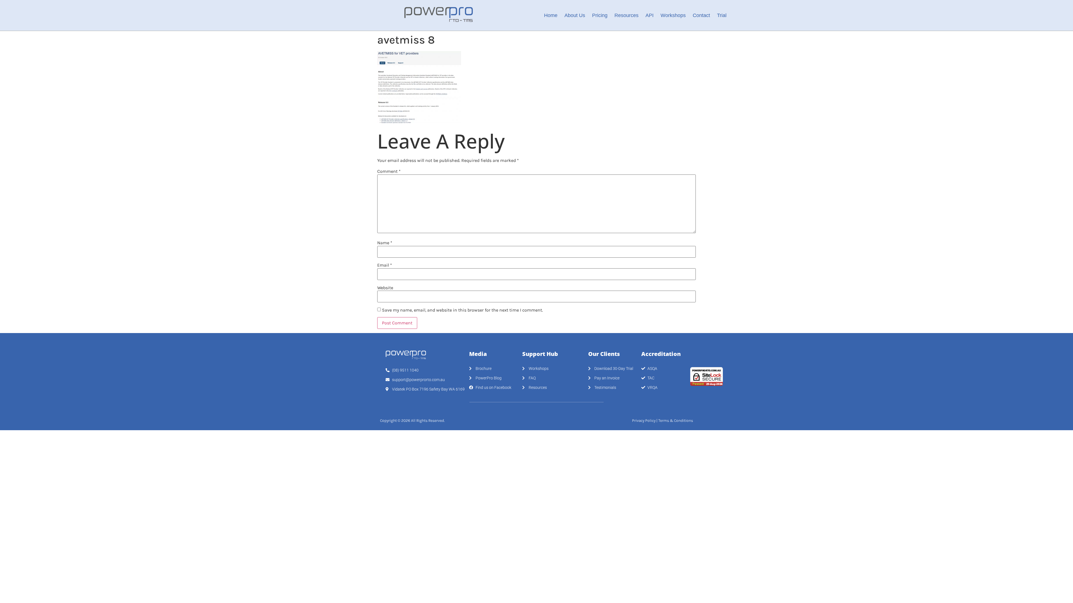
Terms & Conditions (675, 420)
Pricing (599, 15)
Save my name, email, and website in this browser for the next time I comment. (462, 310)
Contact (701, 15)
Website (385, 288)
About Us (574, 15)
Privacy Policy (644, 420)
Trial (722, 15)
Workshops (673, 15)
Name (384, 243)
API (649, 15)
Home (550, 15)
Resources (626, 15)
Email (384, 265)
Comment (389, 171)
